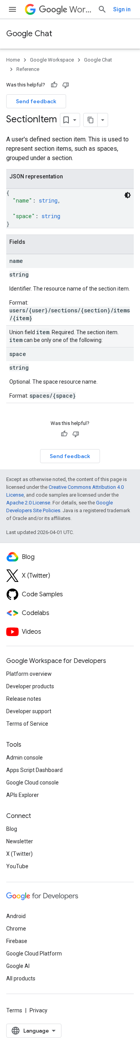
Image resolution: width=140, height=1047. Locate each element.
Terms (14, 1010)
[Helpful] (54, 85)
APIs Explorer (22, 795)
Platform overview (29, 674)
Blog (11, 829)
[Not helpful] (66, 85)
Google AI (18, 966)
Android (16, 916)
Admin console (24, 757)
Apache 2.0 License (28, 503)
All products (20, 978)
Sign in (122, 9)
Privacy (38, 1010)
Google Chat (29, 34)
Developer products (30, 686)
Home (13, 60)
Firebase (16, 941)
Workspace (80, 9)
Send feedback (36, 101)
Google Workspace (52, 60)
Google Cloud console (32, 782)
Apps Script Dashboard (34, 770)
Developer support (28, 711)
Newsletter (19, 841)
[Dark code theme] (127, 195)
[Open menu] (12, 9)
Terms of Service (27, 724)
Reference (27, 69)
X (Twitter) (19, 854)
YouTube (17, 866)
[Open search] (102, 9)
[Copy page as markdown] (91, 120)
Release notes (23, 699)
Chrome (16, 928)
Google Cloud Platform (34, 953)
